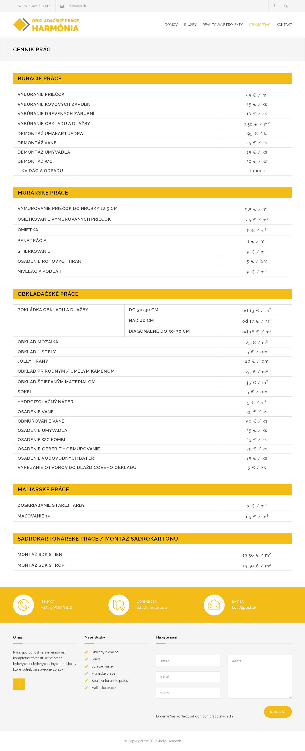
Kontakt (284, 25)
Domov (171, 25)
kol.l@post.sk (76, 6)
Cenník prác (259, 25)
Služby (190, 25)
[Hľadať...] (286, 6)
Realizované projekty (223, 25)
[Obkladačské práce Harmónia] (63, 24)
